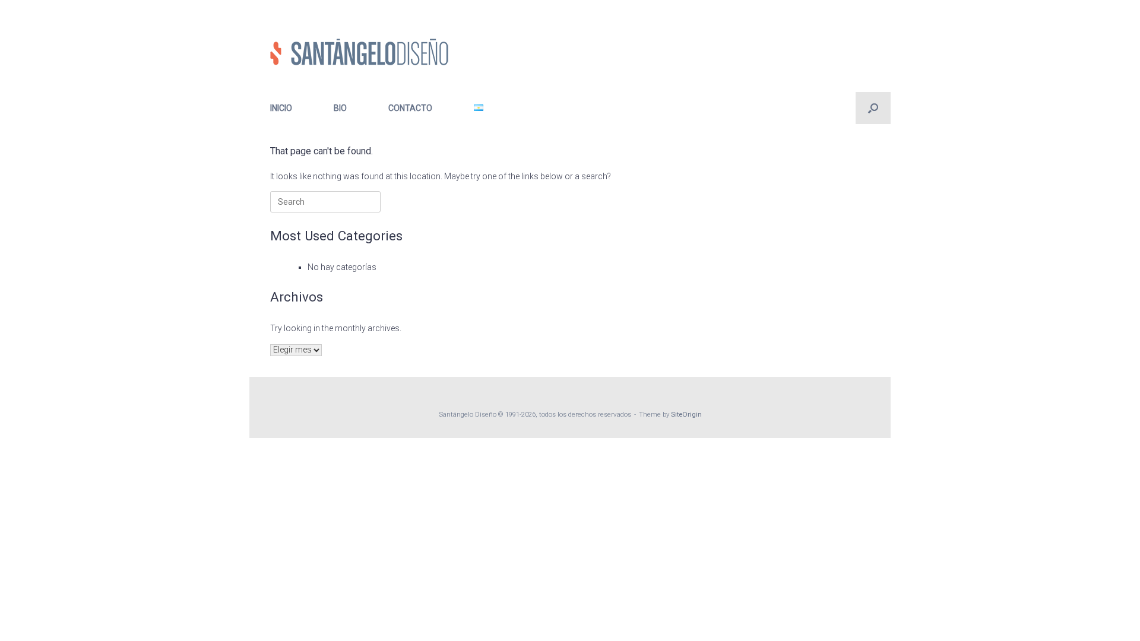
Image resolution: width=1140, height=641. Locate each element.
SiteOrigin (686, 414)
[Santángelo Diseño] (359, 52)
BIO (340, 108)
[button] (873, 108)
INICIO (281, 108)
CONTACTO (410, 108)
